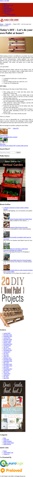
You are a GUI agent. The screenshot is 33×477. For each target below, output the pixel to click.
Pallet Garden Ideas (8, 442)
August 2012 (6, 373)
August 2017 (6, 352)
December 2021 (7, 334)
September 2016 (7, 361)
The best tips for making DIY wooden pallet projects (14, 145)
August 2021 (6, 338)
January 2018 (7, 348)
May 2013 (6, 372)
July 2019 (6, 347)
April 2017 (6, 356)
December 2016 (7, 359)
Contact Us (6, 454)
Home (1, 24)
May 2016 (6, 362)
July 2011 (6, 376)
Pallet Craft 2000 (4, 0)
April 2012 (6, 375)
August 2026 (6, 333)
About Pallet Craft (8, 452)
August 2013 (6, 370)
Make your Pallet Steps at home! (8, 137)
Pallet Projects (7, 444)
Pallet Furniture (7, 441)
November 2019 (7, 344)
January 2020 (7, 342)
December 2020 (7, 339)
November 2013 (7, 369)
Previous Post (4, 135)
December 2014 (7, 364)
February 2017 (7, 358)
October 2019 (7, 345)
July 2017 (6, 353)
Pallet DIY (8, 24)
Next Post (3, 144)
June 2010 (6, 378)
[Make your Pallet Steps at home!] (4, 134)
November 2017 (7, 350)
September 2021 (7, 336)
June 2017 (6, 355)
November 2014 (7, 365)
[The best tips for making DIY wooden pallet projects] (4, 142)
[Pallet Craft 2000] (9, 21)
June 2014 (6, 367)
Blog (4, 438)
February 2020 (7, 341)
